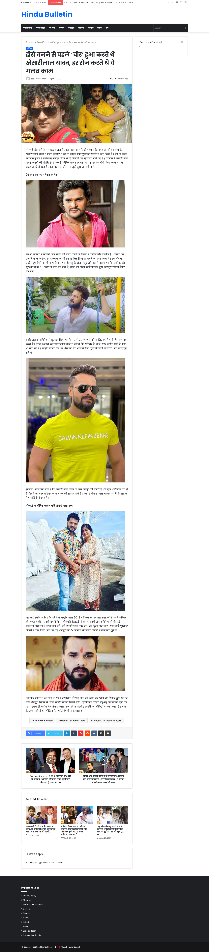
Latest (26, 922)
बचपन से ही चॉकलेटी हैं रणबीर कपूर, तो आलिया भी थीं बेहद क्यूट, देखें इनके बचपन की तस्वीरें (41, 829)
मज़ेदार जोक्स (27, 28)
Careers (26, 909)
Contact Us (28, 913)
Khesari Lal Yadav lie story (106, 720)
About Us (27, 900)
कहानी (99, 28)
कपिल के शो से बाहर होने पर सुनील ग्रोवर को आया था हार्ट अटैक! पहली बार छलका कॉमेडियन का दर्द (74, 830)
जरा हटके (71, 28)
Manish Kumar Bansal (70, 947)
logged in (42, 862)
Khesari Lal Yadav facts (72, 720)
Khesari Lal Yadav (43, 720)
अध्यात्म (61, 28)
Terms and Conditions (33, 904)
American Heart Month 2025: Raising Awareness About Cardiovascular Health (98, 2)
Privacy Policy (29, 895)
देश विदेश (52, 28)
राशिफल (81, 28)
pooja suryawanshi (38, 79)
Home (30, 42)
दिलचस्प (90, 28)
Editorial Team (29, 931)
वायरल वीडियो (40, 28)
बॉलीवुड (37, 42)
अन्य (106, 28)
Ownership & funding (32, 935)
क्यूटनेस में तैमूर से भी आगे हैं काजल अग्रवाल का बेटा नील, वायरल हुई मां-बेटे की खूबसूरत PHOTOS (111, 830)
